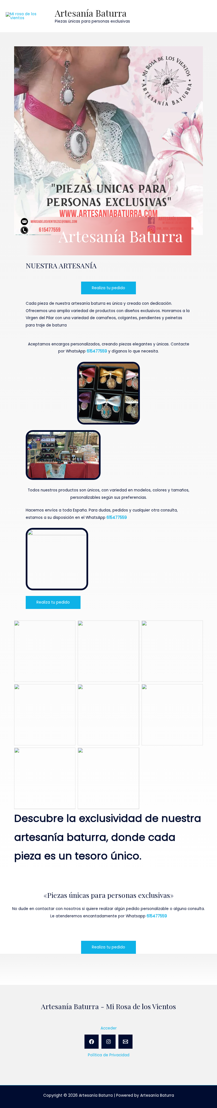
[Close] (210, 6)
